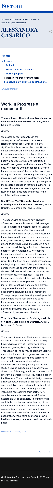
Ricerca (36, 19)
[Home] (11, 5)
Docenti (4, 19)
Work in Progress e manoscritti (13, 23)
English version (9, 88)
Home (5, 56)
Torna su (42, 452)
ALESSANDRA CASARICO (20, 19)
